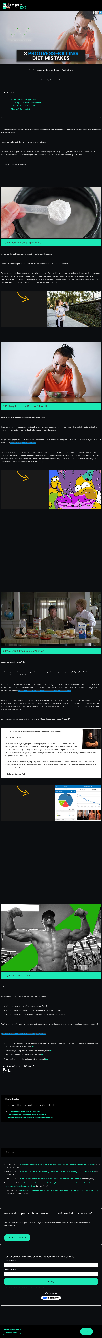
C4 (16, 1333)
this (33, 1047)
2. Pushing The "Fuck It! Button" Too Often (26, 103)
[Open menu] (97, 5)
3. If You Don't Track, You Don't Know (24, 106)
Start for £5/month (17, 1237)
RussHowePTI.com (11, 1330)
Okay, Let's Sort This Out (20, 109)
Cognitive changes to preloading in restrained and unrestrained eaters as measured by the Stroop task (56, 1165)
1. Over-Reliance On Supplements (23, 100)
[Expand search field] (86, 1331)
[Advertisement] (51, 557)
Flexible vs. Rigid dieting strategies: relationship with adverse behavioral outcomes (50, 1179)
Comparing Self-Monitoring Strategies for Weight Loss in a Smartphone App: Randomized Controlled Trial (59, 1191)
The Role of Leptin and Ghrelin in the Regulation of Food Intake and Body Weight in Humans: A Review (56, 1172)
